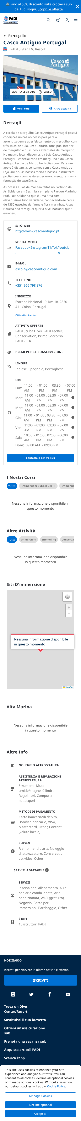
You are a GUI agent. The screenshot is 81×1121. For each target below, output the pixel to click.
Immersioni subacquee (37, 486)
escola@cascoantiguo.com (36, 269)
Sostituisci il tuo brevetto (25, 1020)
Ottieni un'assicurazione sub (24, 1030)
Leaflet (69, 687)
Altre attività (62, 108)
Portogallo (16, 35)
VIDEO (48, 92)
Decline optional (40, 1105)
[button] (40, 649)
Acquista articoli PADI (22, 1049)
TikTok (53, 247)
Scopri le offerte (50, 9)
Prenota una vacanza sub (25, 1041)
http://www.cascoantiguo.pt (37, 231)
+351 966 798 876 (28, 285)
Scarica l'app (14, 1058)
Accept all (40, 1114)
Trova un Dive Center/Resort (15, 1009)
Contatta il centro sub (40, 458)
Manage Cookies (40, 1096)
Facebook (23, 247)
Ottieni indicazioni (26, 315)
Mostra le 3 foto (23, 92)
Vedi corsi (23, 108)
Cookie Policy (56, 1086)
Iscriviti (40, 980)
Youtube (63, 250)
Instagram (39, 247)
